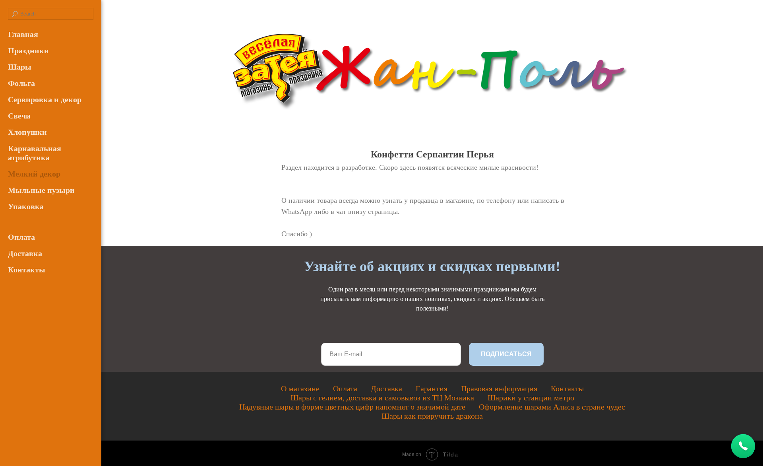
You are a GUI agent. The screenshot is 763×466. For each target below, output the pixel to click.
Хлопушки (27, 132)
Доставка (25, 253)
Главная (23, 34)
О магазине (300, 388)
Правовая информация (499, 388)
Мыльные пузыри (41, 190)
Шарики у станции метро (531, 397)
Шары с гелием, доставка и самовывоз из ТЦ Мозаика (382, 397)
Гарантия (431, 388)
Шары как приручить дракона (432, 416)
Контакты (26, 269)
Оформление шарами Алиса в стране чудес (552, 406)
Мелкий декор (34, 173)
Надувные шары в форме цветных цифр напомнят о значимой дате (352, 406)
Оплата (21, 237)
